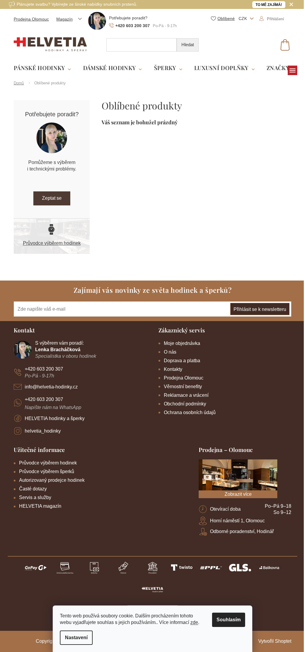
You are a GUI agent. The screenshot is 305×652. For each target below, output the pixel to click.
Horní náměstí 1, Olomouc (237, 520)
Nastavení (76, 637)
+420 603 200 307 (44, 368)
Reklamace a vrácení (186, 395)
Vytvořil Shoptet (274, 641)
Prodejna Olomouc (31, 19)
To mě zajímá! (269, 5)
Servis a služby (35, 497)
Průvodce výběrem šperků (46, 471)
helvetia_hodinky (43, 430)
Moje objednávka (182, 343)
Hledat (187, 44)
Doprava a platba (182, 360)
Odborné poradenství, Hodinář (242, 531)
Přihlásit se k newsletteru (260, 309)
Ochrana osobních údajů (190, 412)
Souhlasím (229, 619)
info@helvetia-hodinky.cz (51, 386)
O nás (170, 351)
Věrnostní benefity (183, 386)
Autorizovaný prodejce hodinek (52, 480)
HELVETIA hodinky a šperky (55, 418)
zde (194, 622)
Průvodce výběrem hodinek (52, 243)
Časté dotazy (33, 488)
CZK (243, 18)
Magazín (64, 19)
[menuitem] (42, 68)
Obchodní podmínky (185, 403)
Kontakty (173, 369)
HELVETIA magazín (40, 506)
